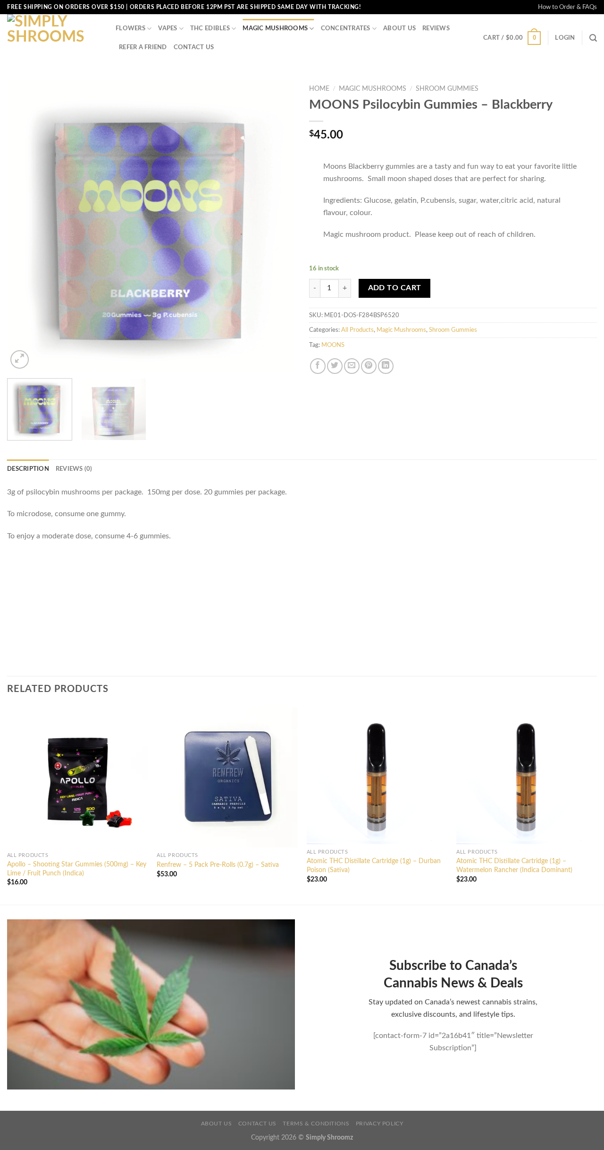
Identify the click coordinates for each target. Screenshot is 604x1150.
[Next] (277, 226)
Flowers (130, 28)
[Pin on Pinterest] (369, 366)
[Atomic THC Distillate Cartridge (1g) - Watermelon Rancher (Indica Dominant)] (526, 775)
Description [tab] (28, 469)
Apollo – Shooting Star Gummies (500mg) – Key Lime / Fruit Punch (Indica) (76, 869)
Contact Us (194, 47)
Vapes (167, 28)
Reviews (436, 28)
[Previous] (24, 226)
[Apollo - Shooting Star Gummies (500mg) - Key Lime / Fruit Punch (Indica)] (77, 777)
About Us (399, 28)
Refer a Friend (143, 47)
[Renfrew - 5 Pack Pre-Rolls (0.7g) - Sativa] (227, 777)
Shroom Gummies (447, 89)
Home (319, 89)
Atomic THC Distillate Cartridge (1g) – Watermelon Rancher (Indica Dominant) (514, 865)
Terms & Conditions (316, 1123)
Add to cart (394, 288)
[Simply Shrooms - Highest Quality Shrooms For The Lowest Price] (54, 37)
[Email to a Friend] (352, 366)
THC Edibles (210, 28)
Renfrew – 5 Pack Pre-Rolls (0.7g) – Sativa (218, 864)
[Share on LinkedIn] (386, 366)
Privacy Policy (379, 1123)
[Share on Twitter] (335, 366)
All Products (357, 330)
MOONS (332, 345)
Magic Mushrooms (275, 28)
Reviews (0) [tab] (74, 469)
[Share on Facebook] (318, 366)
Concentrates (345, 28)
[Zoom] (19, 359)
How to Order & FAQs (567, 7)
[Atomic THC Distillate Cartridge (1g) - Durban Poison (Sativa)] (377, 775)
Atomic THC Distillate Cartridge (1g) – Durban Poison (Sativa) (374, 865)
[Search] (593, 38)
